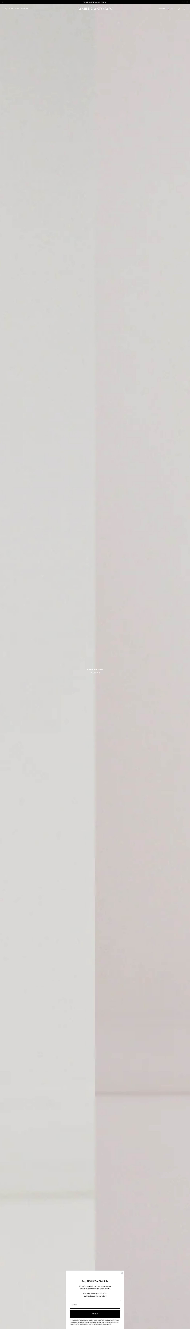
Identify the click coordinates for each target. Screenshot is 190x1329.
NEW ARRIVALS (95, 673)
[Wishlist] (179, 9)
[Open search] (6, 9)
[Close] (184, 2)
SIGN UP (95, 1314)
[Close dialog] (121, 1273)
